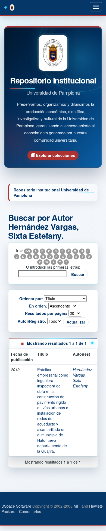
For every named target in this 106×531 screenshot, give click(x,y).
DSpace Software (16, 506)
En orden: (38, 306)
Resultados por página (46, 313)
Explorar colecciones (55, 155)
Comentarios (30, 511)
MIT (77, 506)
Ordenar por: (31, 298)
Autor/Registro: (32, 321)
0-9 (28, 251)
